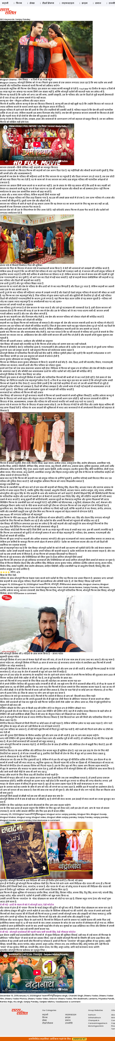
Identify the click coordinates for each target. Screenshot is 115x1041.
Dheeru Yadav (91, 995)
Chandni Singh (76, 995)
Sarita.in (92, 1015)
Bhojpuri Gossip (99, 814)
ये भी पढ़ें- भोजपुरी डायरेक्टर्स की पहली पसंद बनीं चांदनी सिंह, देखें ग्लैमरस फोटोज (37, 932)
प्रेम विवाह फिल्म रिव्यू (46, 590)
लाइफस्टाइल (68, 3)
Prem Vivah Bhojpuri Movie (43, 587)
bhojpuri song (24, 817)
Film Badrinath (80, 998)
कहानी (5, 3)
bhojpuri (41, 814)
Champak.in (93, 1020)
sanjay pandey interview (29, 820)
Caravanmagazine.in (97, 1023)
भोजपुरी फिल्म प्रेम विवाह (94, 590)
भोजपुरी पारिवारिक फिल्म (70, 590)
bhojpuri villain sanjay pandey (62, 817)
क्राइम (84, 3)
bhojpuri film (83, 814)
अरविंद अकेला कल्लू (9, 590)
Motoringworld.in (96, 1026)
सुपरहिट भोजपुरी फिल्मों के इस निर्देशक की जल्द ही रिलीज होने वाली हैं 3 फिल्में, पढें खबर (41, 880)
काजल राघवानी (27, 590)
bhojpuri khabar (8, 817)
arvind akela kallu (73, 584)
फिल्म (19, 3)
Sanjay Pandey (90, 587)
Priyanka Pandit (106, 998)
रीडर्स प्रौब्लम (48, 3)
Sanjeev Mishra (46, 1001)
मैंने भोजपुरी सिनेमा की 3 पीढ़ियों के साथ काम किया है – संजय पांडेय (31, 653)
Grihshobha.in (94, 1017)
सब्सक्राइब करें (79, 1039)
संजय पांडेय (13, 593)
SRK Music (104, 587)
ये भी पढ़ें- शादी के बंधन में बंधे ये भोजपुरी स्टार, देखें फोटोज (27, 904)
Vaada (58, 1001)
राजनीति (69, 1023)
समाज (98, 3)
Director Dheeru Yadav (60, 998)
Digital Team (37, 584)
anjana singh (61, 995)
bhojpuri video (39, 817)
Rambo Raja (6, 1001)
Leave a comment (27, 593)
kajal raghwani (21, 587)
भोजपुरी (55, 584)
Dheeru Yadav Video (38, 998)
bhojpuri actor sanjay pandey (61, 814)
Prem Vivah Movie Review (69, 587)
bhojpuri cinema (91, 584)
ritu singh (18, 1001)
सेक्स (32, 3)
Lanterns (93, 998)
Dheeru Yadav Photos (16, 998)
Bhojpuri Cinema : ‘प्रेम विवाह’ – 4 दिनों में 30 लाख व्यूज (26, 79)
